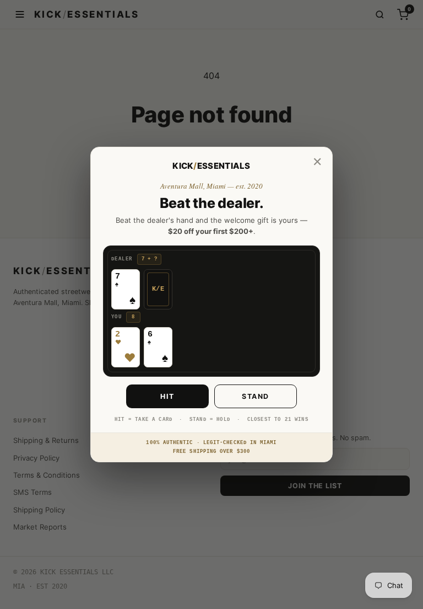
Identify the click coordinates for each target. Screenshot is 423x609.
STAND (255, 396)
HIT (167, 396)
